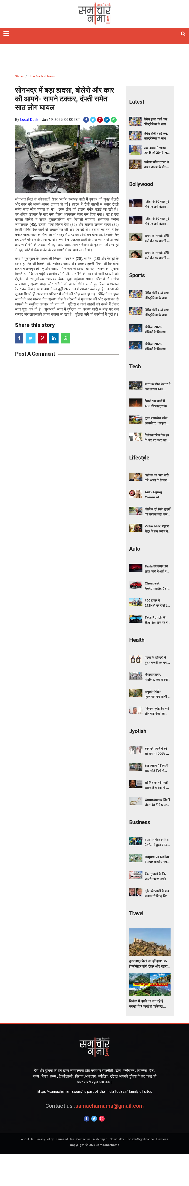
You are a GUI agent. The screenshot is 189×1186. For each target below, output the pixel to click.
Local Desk (29, 119)
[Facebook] (86, 1119)
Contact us (83, 1139)
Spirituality (117, 1139)
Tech (135, 366)
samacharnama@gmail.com (94, 1106)
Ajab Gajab (100, 1139)
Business (139, 822)
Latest (136, 102)
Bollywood (141, 184)
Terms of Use (65, 1139)
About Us (27, 1139)
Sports (137, 275)
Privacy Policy (44, 1139)
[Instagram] (102, 1119)
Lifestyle (139, 457)
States (19, 76)
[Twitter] (94, 1119)
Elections (162, 1139)
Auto (134, 549)
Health (136, 640)
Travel (136, 913)
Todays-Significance (140, 1139)
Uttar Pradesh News (42, 76)
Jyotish (137, 731)
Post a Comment (35, 354)
